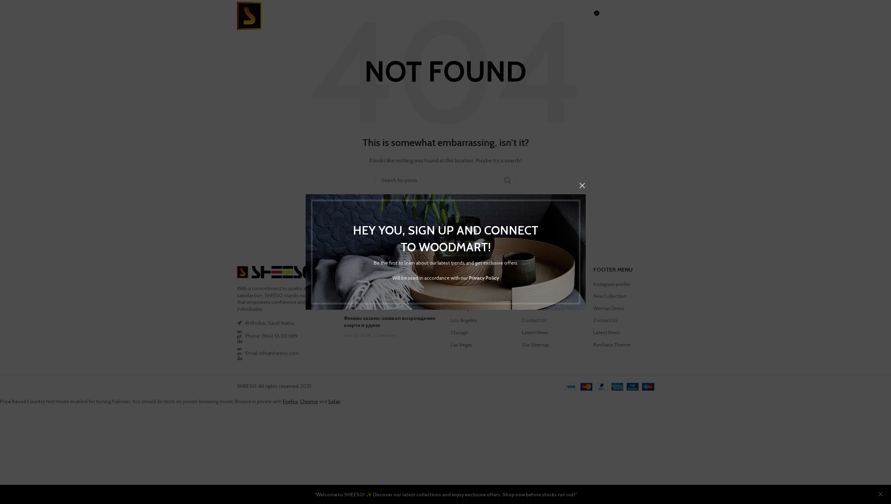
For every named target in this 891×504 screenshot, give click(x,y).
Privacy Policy (484, 278)
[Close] (582, 185)
